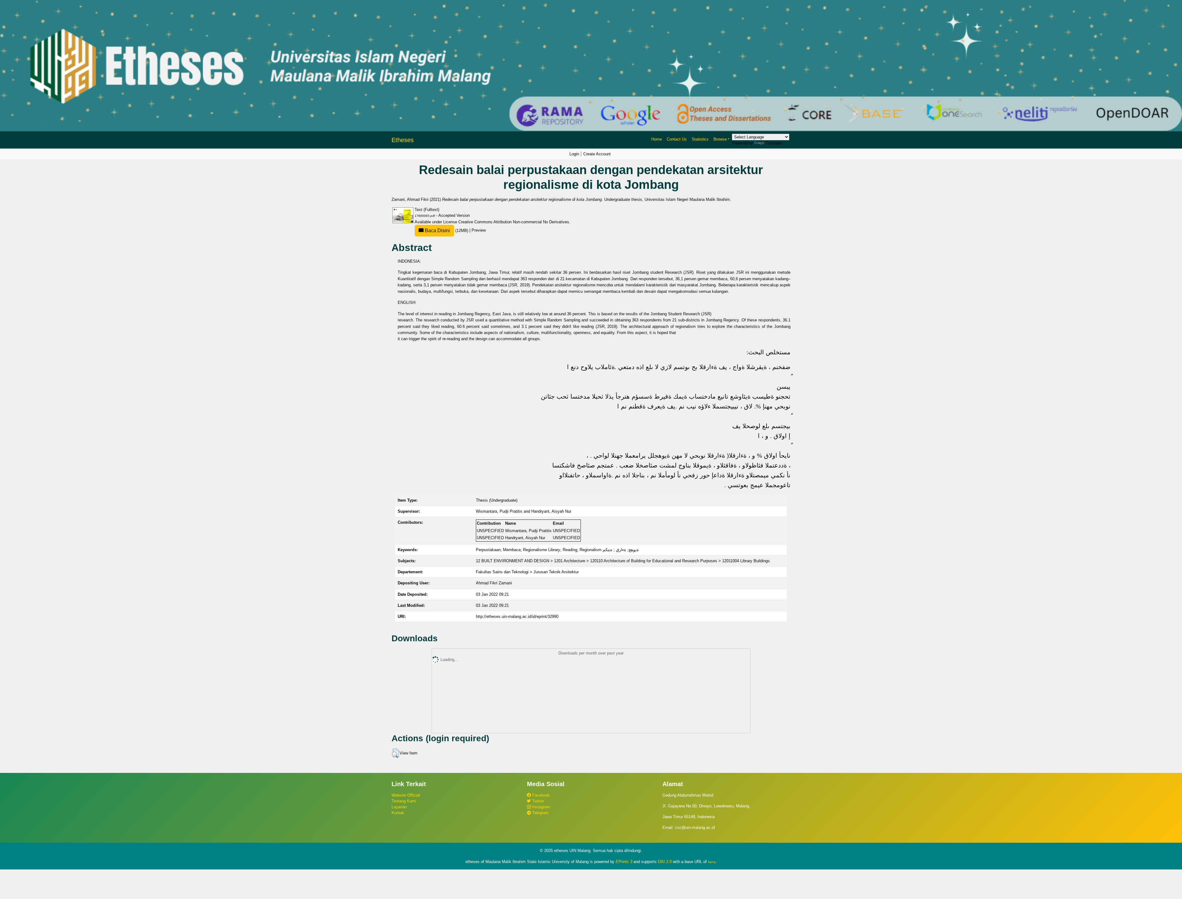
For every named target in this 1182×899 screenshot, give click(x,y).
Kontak (398, 812)
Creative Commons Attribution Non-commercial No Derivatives (513, 222)
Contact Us (677, 139)
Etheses (403, 140)
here (711, 862)
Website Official (406, 795)
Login (574, 154)
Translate (774, 143)
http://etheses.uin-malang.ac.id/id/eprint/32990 (517, 616)
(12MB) (446, 230)
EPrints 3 (624, 861)
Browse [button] (720, 139)
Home (656, 139)
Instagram (540, 807)
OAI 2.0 (665, 861)
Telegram (540, 812)
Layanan (399, 807)
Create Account (597, 154)
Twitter (537, 801)
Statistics (700, 139)
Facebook (540, 795)
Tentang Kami (404, 801)
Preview (479, 230)
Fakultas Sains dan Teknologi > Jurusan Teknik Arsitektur (527, 572)
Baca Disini (437, 230)
